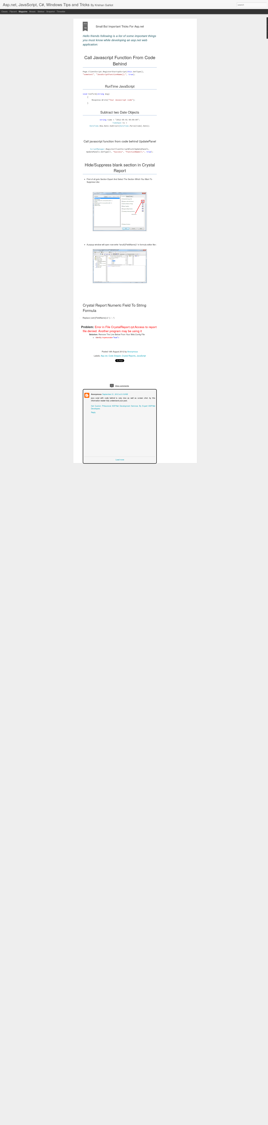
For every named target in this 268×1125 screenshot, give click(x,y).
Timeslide (61, 11)
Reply (93, 412)
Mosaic (32, 11)
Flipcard (13, 11)
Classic (4, 11)
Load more (120, 459)
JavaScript (141, 355)
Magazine (23, 11)
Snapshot (50, 11)
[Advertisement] (172, 66)
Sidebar (41, 11)
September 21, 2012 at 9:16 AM (115, 394)
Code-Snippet (115, 355)
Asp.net (104, 355)
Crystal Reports (129, 355)
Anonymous (132, 351)
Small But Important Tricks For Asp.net (120, 26)
